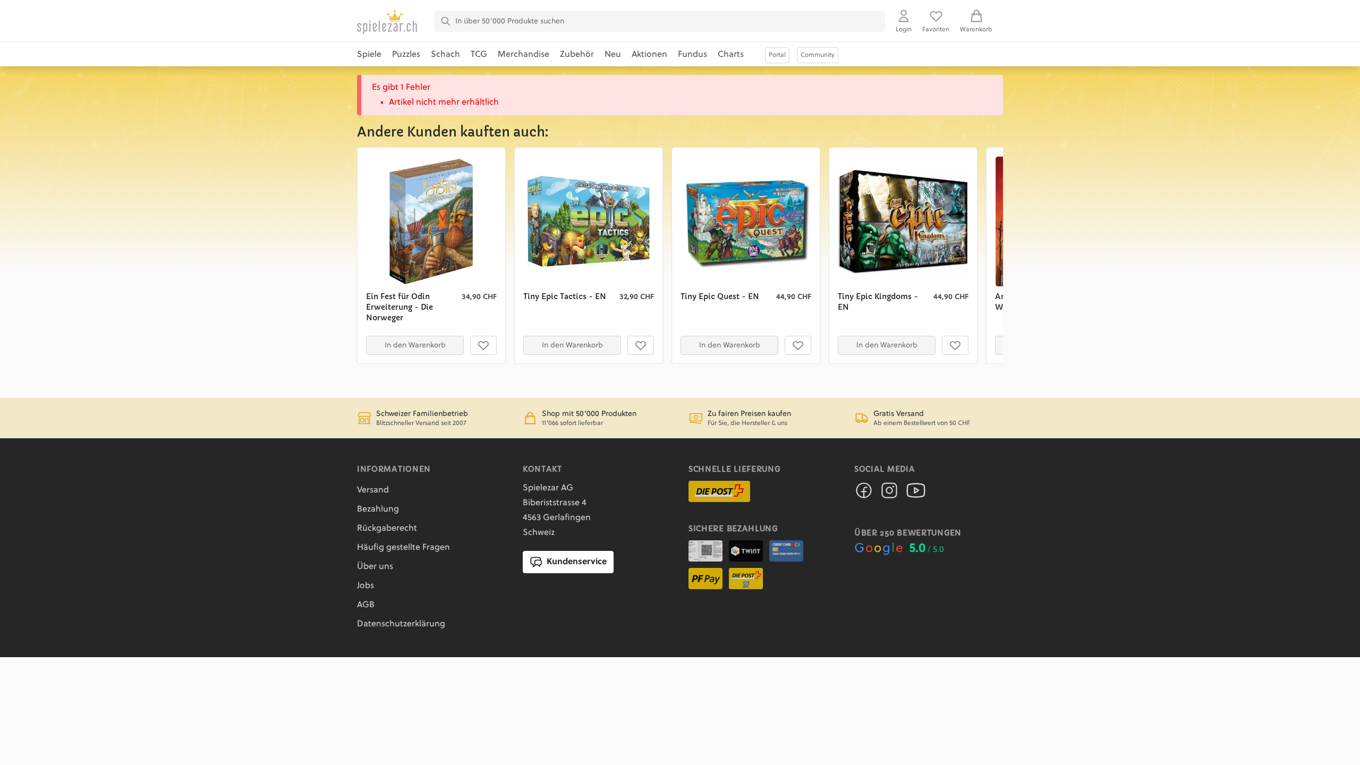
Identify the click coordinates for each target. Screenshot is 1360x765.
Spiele (369, 54)
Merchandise (523, 54)
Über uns (375, 567)
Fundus (692, 54)
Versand (373, 490)
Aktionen (649, 54)
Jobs (365, 586)
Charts (731, 54)
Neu (613, 54)
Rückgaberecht (387, 528)
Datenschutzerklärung (401, 624)
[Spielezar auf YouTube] (915, 493)
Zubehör (577, 54)
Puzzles (406, 54)
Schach (445, 54)
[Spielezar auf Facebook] (863, 493)
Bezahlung (378, 509)
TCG (479, 54)
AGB (366, 605)
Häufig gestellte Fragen (403, 547)
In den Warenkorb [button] (415, 345)
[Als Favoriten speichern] (483, 345)
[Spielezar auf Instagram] (889, 493)
